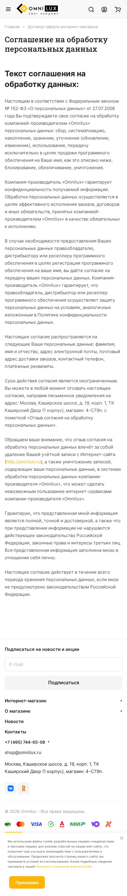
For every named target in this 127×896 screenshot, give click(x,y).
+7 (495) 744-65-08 (25, 742)
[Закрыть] (121, 838)
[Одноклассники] (24, 788)
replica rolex (40, 623)
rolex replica (81, 616)
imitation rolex (52, 616)
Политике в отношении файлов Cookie (64, 866)
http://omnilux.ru (23, 462)
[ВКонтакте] (11, 788)
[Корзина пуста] (118, 9)
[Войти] (104, 9)
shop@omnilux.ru (23, 752)
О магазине (17, 711)
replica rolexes (20, 616)
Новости (14, 721)
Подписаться (63, 682)
